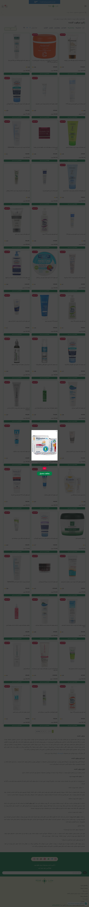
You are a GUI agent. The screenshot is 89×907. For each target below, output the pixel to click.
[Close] (56, 431)
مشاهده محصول (44, 473)
